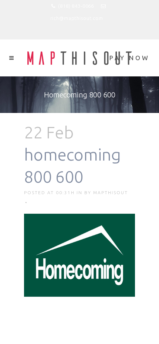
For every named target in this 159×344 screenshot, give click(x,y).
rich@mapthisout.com (76, 18)
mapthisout (110, 192)
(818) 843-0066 (76, 5)
